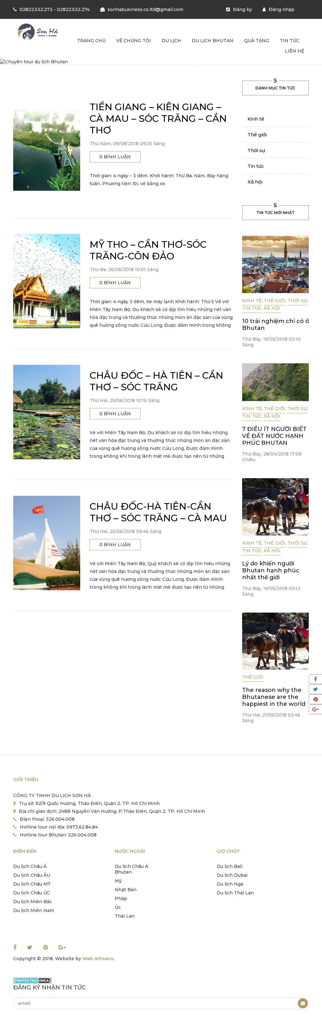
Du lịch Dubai (232, 875)
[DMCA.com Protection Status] (32, 980)
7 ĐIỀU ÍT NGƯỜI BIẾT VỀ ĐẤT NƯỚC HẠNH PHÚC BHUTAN (274, 436)
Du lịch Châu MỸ (32, 884)
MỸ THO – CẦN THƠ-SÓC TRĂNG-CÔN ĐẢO (148, 250)
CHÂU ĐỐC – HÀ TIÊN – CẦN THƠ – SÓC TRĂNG (156, 381)
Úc (118, 907)
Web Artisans (98, 958)
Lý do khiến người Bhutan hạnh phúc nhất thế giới (270, 570)
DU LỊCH (171, 40)
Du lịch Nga (230, 884)
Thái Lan (125, 916)
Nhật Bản (125, 889)
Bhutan (123, 872)
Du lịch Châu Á (30, 866)
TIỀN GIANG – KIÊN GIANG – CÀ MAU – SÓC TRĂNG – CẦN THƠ (158, 118)
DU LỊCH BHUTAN (212, 40)
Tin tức (289, 40)
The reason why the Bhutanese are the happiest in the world (273, 697)
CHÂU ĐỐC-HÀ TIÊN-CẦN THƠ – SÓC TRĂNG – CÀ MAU (158, 512)
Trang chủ (91, 40)
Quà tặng (256, 40)
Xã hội (254, 182)
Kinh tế (255, 119)
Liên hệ (294, 51)
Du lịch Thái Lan (235, 893)
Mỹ (118, 881)
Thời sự (256, 150)
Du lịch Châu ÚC (31, 893)
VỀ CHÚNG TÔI (133, 40)
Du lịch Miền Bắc (32, 901)
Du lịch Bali (229, 866)
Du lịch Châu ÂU (31, 875)
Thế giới (257, 135)
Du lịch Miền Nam (33, 910)
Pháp (121, 898)
